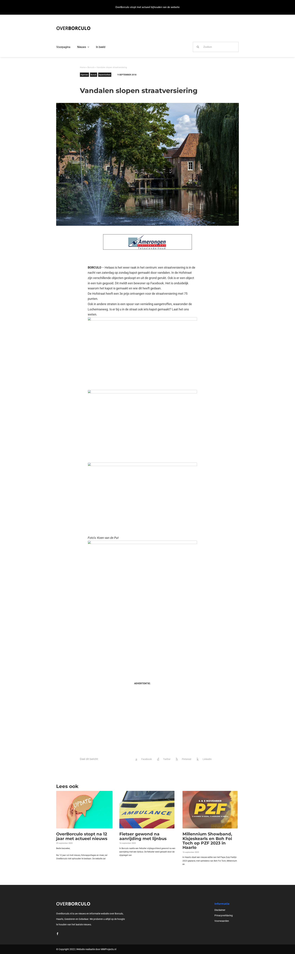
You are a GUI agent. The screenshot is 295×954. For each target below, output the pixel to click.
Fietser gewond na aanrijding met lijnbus (143, 836)
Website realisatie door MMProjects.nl (96, 949)
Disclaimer (219, 910)
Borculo (91, 67)
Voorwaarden (221, 921)
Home (83, 67)
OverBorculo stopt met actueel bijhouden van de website (147, 7)
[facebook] (57, 933)
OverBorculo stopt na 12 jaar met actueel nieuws (81, 836)
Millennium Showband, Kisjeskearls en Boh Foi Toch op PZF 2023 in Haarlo (207, 840)
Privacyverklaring (223, 915)
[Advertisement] (142, 644)
